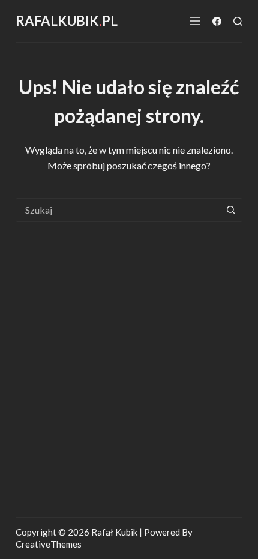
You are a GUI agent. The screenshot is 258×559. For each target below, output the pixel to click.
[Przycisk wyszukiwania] (230, 210)
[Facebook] (216, 21)
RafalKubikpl (67, 21)
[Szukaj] (237, 21)
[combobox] (117, 210)
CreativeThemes (49, 544)
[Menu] (195, 21)
